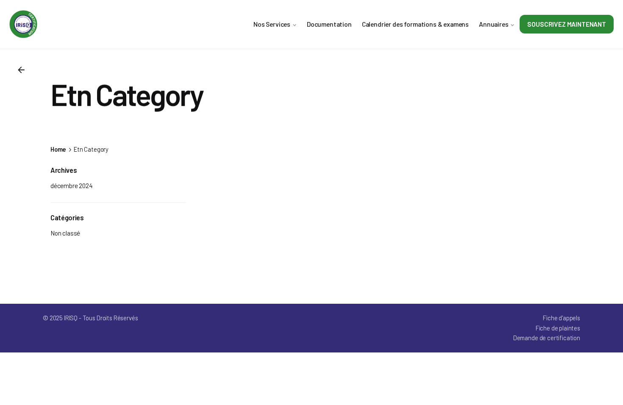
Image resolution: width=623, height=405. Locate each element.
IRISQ (71, 318)
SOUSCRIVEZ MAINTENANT (566, 24)
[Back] (21, 70)
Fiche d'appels (561, 318)
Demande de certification (546, 337)
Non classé (65, 233)
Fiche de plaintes (558, 328)
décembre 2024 (71, 185)
